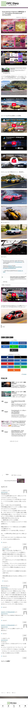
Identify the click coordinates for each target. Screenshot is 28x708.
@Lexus (10, 265)
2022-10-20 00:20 (4, 640)
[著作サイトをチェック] (7, 357)
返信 (25, 544)
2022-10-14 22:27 (4, 587)
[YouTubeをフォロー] (7, 363)
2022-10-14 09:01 (4, 492)
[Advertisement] (14, 456)
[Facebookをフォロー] (7, 360)
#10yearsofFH (11, 267)
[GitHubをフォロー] (7, 367)
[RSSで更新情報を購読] (14, 370)
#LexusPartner (18, 267)
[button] (14, 350)
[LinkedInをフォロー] (20, 363)
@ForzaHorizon (18, 262)
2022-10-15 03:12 (4, 613)
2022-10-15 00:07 (5, 548)
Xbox (7, 337)
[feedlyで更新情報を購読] (20, 367)
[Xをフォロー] (20, 357)
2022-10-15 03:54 (4, 626)
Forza (3, 337)
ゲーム (12, 337)
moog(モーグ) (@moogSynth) (8, 612)
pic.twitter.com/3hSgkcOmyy (9, 268)
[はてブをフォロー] (20, 360)
